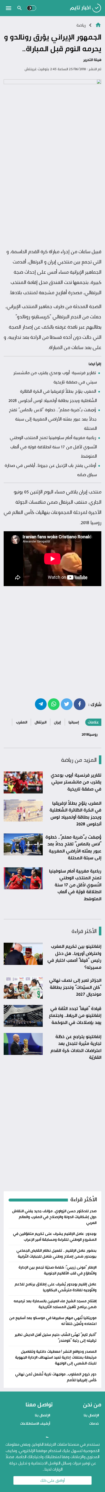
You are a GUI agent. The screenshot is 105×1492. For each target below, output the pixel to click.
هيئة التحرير (92, 59)
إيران (57, 722)
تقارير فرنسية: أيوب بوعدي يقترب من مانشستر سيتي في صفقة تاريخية (76, 782)
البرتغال (40, 722)
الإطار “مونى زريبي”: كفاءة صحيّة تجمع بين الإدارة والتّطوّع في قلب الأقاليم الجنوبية (57, 1270)
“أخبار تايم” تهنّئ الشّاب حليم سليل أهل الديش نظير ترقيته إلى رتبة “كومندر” (55, 1337)
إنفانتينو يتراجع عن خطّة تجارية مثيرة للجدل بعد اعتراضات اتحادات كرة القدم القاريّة (76, 1046)
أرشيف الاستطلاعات (35, 1423)
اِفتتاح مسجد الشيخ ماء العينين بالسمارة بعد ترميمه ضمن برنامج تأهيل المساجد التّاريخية (55, 1303)
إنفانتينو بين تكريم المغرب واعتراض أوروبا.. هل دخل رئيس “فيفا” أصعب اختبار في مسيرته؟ (74, 956)
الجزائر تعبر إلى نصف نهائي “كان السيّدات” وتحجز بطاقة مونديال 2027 (75, 987)
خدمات (94, 1423)
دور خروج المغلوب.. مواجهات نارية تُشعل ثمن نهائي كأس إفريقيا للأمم (55, 1377)
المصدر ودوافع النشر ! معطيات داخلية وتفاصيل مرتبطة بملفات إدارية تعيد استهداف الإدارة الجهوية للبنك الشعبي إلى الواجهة (55, 1357)
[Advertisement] (52, 190)
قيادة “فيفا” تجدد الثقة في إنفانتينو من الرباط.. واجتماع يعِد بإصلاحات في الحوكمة (75, 1015)
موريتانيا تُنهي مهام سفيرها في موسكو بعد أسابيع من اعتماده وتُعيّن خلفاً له (52, 1320)
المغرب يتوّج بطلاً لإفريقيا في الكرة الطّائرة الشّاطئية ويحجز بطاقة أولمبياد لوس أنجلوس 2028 (75, 813)
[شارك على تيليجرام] (41, 704)
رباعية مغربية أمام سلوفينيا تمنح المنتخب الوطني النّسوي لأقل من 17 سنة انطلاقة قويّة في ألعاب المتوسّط (53, 446)
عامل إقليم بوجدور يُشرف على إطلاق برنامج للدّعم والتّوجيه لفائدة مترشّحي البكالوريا (55, 1287)
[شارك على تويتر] (67, 704)
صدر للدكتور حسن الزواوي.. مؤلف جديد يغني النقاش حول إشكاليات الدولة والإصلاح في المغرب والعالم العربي (54, 1216)
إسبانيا (74, 722)
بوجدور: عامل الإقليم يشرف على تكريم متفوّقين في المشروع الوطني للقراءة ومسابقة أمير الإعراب (54, 1236)
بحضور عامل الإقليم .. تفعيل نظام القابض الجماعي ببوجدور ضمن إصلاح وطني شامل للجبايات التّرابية (56, 1253)
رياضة (81, 25)
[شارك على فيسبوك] (79, 704)
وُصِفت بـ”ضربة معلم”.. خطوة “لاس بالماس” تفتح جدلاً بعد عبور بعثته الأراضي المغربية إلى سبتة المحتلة (53, 418)
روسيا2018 (90, 734)
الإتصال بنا (91, 1415)
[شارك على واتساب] (54, 704)
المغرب (21, 722)
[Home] (98, 24)
